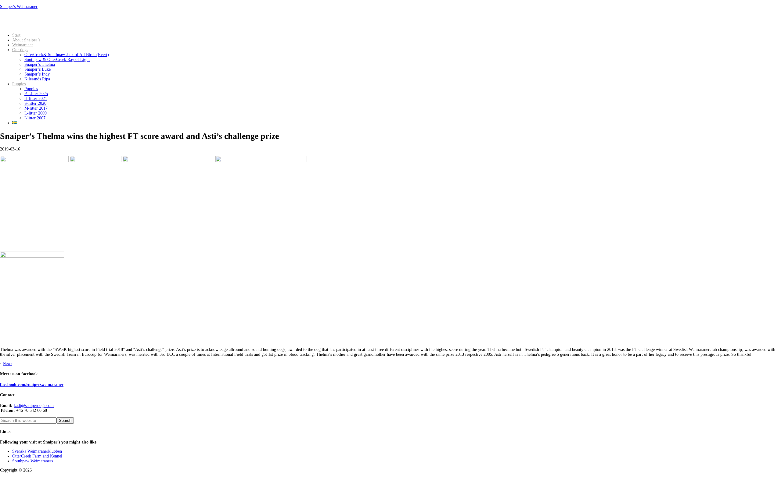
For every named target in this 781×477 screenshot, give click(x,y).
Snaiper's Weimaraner (19, 6)
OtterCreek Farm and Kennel (37, 456)
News (7, 363)
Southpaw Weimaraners (32, 461)
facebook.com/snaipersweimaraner (31, 384)
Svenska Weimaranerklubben (37, 451)
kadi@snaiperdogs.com (34, 405)
